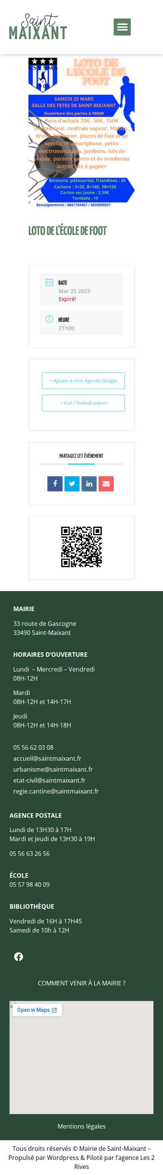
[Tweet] (72, 483)
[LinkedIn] (89, 483)
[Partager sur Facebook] (55, 483)
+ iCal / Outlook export (83, 403)
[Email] (106, 483)
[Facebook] (18, 957)
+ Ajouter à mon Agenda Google (83, 380)
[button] (122, 27)
